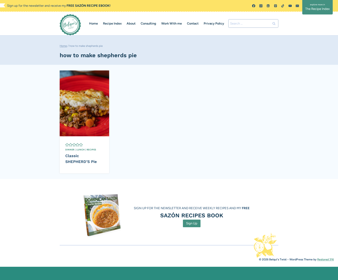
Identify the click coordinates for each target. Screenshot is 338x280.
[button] (67, 145)
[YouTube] (290, 6)
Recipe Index (112, 23)
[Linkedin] (268, 6)
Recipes (91, 149)
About (131, 23)
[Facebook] (254, 6)
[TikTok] (283, 6)
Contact (193, 23)
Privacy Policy (214, 23)
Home (93, 23)
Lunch (80, 149)
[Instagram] (261, 6)
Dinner (69, 149)
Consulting (148, 23)
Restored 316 (325, 259)
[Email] (297, 6)
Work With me (171, 23)
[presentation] (84, 103)
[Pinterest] (275, 6)
